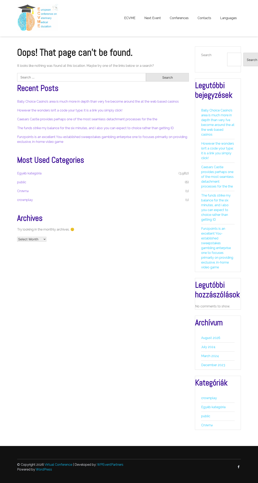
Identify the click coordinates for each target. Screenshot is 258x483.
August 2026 (210, 338)
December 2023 (213, 365)
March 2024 (210, 356)
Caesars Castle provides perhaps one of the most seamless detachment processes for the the (87, 119)
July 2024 (208, 347)
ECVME (129, 18)
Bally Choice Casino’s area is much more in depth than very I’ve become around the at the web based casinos (98, 101)
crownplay (25, 200)
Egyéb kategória (29, 173)
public (21, 182)
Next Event (152, 18)
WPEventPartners (110, 465)
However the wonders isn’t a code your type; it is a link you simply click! (69, 110)
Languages (228, 18)
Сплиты (23, 191)
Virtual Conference (58, 465)
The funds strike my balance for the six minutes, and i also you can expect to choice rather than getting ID (95, 128)
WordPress (44, 469)
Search (206, 55)
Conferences (179, 18)
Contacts (204, 18)
